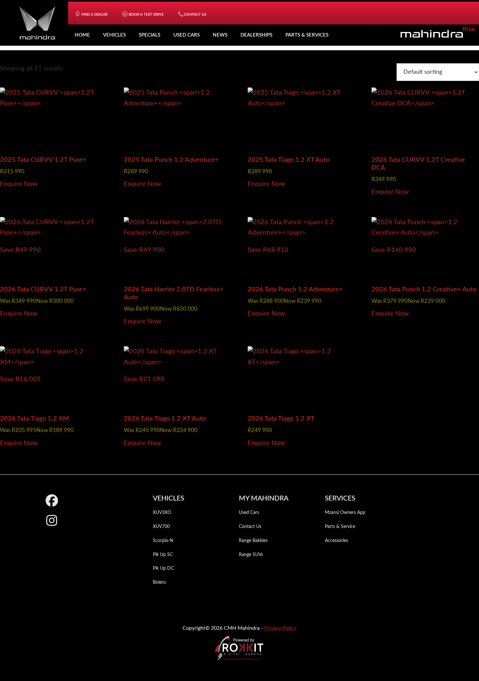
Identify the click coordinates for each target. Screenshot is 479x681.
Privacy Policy (280, 628)
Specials (149, 35)
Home (82, 35)
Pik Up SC (163, 554)
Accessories (336, 540)
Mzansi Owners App (345, 512)
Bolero (159, 582)
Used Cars (186, 35)
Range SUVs (251, 554)
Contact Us (250, 526)
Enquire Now (18, 184)
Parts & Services (306, 35)
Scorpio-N (163, 540)
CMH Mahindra (37, 23)
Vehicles (114, 35)
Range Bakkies (253, 540)
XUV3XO (162, 512)
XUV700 (161, 526)
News (220, 35)
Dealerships (256, 35)
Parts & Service (340, 526)
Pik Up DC (163, 568)
